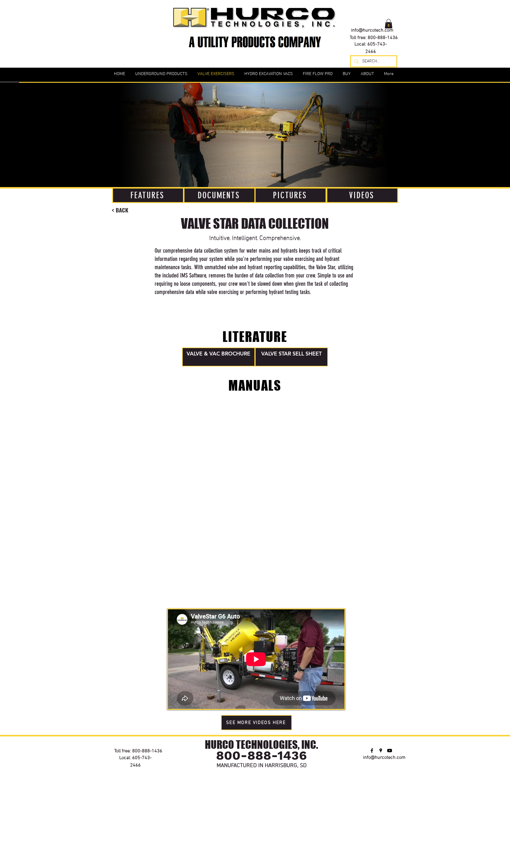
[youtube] (379, 12)
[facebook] (361, 12)
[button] (389, 23)
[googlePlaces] (370, 12)
